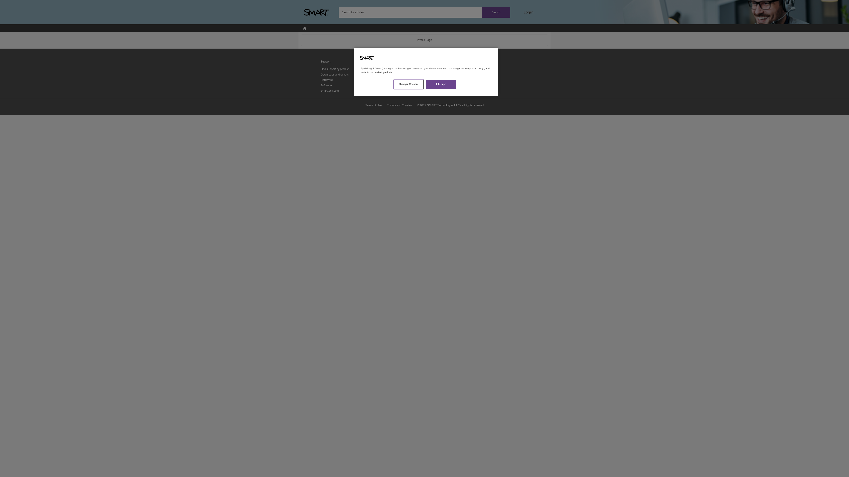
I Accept (441, 84)
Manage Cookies (408, 84)
